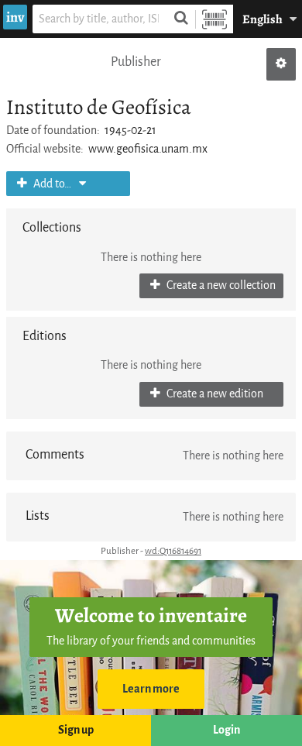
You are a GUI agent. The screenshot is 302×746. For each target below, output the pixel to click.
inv (15, 17)
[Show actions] (281, 64)
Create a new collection (220, 285)
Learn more (151, 689)
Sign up (76, 730)
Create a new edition (213, 394)
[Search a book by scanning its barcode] (214, 19)
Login (226, 730)
